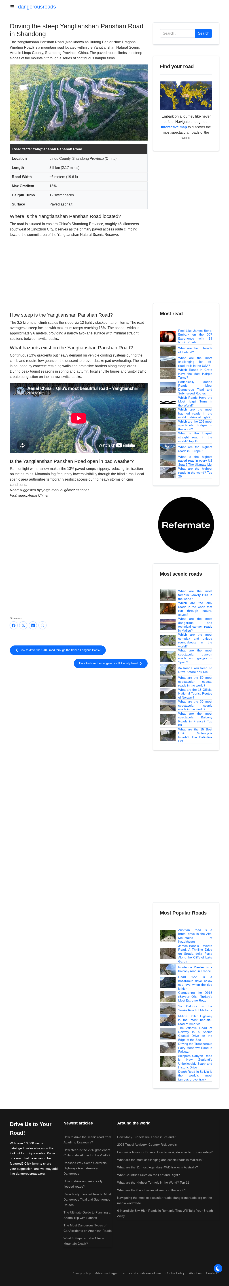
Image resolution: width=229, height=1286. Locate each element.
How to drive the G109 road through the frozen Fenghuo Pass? (59, 650)
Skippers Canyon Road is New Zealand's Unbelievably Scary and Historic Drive (195, 1061)
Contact (211, 1273)
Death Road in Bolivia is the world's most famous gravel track (195, 1075)
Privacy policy (81, 1273)
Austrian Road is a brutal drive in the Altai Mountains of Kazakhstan (195, 936)
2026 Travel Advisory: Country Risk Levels (147, 1144)
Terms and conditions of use (141, 1273)
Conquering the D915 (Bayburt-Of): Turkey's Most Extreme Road (195, 996)
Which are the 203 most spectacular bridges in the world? (195, 425)
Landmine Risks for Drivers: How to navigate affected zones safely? (165, 1152)
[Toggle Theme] (218, 1268)
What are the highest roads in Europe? (195, 449)
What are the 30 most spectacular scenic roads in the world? (195, 705)
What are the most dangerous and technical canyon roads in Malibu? (195, 624)
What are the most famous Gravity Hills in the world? (195, 595)
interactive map (174, 127)
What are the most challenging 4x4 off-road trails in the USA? (195, 361)
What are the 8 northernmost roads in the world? (151, 1190)
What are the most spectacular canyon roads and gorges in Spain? (195, 656)
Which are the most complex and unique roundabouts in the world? (195, 640)
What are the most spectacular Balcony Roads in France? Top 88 (195, 719)
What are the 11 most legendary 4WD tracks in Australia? (157, 1167)
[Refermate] (186, 524)
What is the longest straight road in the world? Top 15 (195, 437)
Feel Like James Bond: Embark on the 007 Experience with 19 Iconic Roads (195, 336)
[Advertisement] (79, 274)
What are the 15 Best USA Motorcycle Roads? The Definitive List (195, 735)
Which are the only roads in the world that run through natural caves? (195, 608)
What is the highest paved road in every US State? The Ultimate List (195, 460)
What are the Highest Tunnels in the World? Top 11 (153, 1182)
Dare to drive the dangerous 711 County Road (109, 663)
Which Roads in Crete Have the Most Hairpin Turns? (195, 373)
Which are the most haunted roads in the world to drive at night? (195, 413)
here (35, 1163)
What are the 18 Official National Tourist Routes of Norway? (195, 693)
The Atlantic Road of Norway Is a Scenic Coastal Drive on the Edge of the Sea (195, 1033)
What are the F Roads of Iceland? (195, 350)
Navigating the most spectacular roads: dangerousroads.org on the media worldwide (164, 1200)
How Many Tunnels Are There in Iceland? (146, 1137)
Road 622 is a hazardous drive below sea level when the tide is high (195, 982)
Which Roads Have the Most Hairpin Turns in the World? (195, 401)
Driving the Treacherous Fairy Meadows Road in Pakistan (195, 1047)
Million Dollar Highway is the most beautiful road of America (195, 1020)
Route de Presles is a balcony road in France (195, 969)
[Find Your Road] (186, 95)
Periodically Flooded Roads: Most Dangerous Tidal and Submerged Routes (195, 387)
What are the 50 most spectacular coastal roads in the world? (195, 681)
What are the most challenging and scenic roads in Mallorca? (160, 1160)
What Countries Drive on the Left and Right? (148, 1175)
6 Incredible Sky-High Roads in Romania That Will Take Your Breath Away (165, 1213)
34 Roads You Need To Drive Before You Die (195, 670)
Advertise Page (106, 1273)
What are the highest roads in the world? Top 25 (195, 472)
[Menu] (14, 6)
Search (203, 33)
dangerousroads (37, 7)
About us (195, 1273)
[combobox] (177, 33)
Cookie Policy (174, 1273)
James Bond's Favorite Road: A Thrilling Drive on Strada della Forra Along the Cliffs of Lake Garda (195, 953)
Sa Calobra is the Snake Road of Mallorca (195, 1008)
